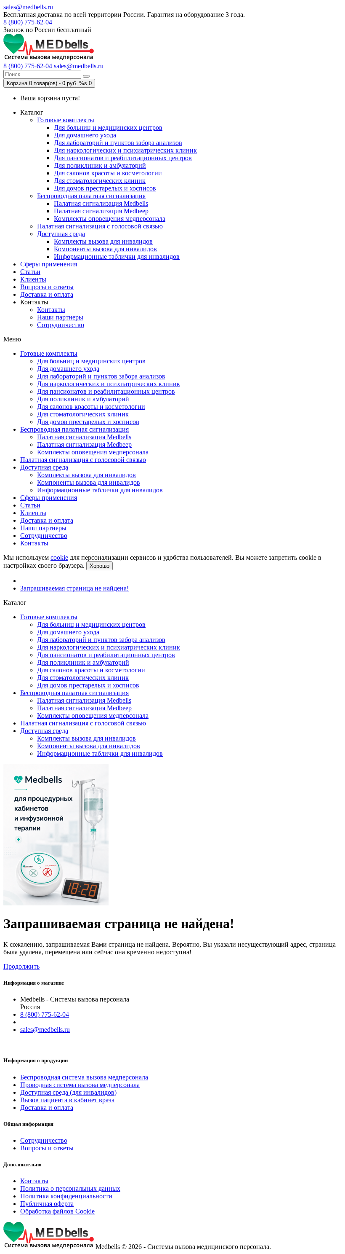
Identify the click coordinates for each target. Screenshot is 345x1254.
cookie (59, 557)
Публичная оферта (47, 1203)
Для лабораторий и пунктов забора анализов (118, 142)
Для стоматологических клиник (100, 180)
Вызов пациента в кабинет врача (67, 1100)
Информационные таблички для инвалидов (117, 256)
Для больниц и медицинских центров (108, 127)
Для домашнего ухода (85, 135)
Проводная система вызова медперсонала (80, 1084)
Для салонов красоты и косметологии (108, 173)
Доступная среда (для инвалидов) (68, 1092)
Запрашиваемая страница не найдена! (74, 588)
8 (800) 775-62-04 (27, 22)
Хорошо (99, 566)
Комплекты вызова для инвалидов (103, 241)
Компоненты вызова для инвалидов (105, 248)
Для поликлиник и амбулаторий (100, 165)
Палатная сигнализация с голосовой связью (100, 226)
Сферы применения (48, 264)
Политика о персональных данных (70, 1188)
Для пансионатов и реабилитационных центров (123, 157)
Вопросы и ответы (47, 286)
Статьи (30, 271)
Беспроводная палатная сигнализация (91, 195)
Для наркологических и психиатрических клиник (125, 150)
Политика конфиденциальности (66, 1196)
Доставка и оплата (46, 294)
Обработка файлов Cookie (57, 1211)
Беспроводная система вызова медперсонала (84, 1077)
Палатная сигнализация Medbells (101, 203)
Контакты (51, 309)
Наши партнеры (60, 317)
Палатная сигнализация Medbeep (101, 211)
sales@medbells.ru (28, 7)
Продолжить (21, 966)
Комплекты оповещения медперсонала (109, 218)
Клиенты (33, 279)
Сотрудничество (60, 324)
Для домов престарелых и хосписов (105, 188)
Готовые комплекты (65, 120)
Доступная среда (61, 233)
